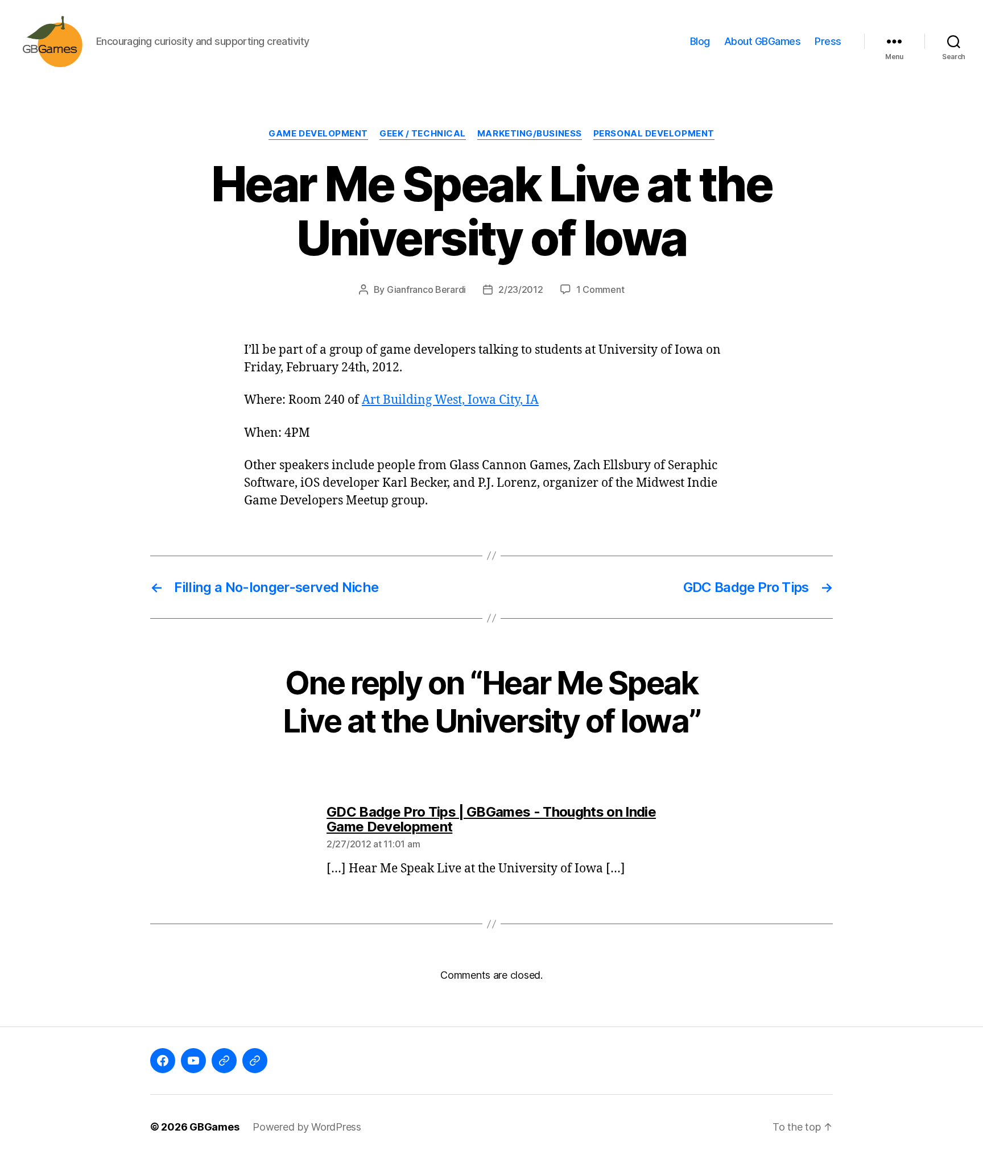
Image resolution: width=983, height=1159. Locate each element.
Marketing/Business (529, 134)
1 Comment (600, 289)
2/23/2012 (520, 289)
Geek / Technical (422, 134)
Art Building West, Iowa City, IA (450, 400)
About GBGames (762, 41)
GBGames (214, 1127)
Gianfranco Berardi (426, 289)
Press (828, 41)
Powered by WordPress (307, 1127)
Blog (700, 41)
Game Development (318, 134)
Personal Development (653, 134)
